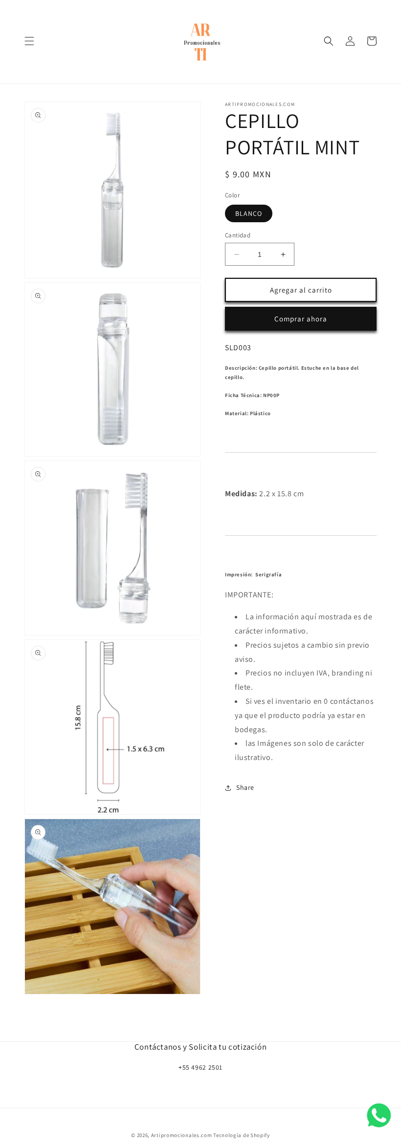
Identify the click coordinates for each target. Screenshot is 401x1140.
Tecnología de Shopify (241, 1135)
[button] (29, 41)
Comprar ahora (300, 318)
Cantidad (237, 235)
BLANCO (248, 213)
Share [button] (245, 787)
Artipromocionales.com (181, 1135)
